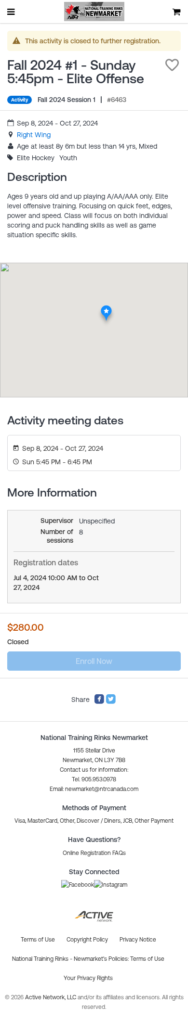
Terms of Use (147, 958)
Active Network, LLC (51, 997)
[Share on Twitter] (111, 702)
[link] (34, 135)
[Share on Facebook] (99, 702)
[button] (172, 65)
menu (11, 11)
